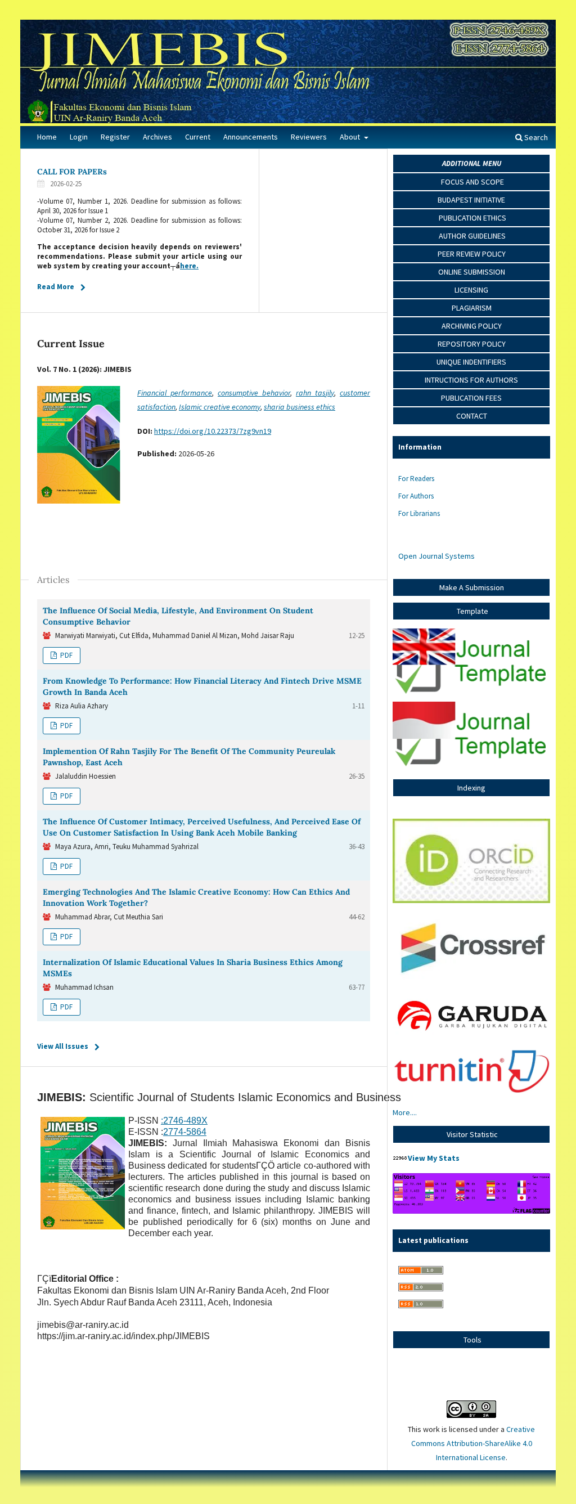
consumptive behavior (254, 393)
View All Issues (62, 1046)
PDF (65, 655)
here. (189, 266)
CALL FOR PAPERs (72, 172)
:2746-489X (184, 1120)
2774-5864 (184, 1132)
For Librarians (419, 513)
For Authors (416, 496)
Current (197, 137)
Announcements (250, 137)
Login (79, 137)
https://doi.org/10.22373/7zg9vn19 (212, 431)
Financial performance (174, 393)
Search (535, 137)
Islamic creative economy (219, 407)
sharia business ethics (299, 407)
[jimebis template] (471, 694)
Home (47, 137)
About (351, 137)
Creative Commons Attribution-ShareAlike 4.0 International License (473, 1443)
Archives (157, 137)
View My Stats (434, 1158)
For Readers (416, 478)
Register (115, 137)
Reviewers (309, 137)
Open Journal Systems (436, 556)
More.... (405, 1112)
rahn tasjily (315, 393)
